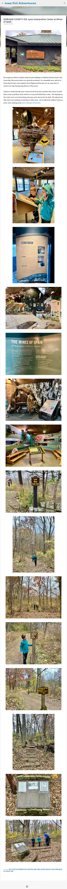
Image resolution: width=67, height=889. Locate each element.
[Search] (38, 3)
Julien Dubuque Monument (30, 103)
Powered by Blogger (34, 886)
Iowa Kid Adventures (20, 3)
